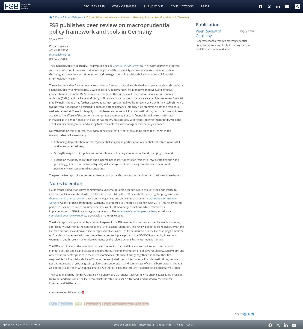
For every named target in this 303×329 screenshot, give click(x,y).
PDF (80, 292)
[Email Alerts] (294, 324)
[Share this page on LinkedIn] (252, 314)
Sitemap (179, 324)
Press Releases (66, 304)
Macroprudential (93, 304)
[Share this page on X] (248, 314)
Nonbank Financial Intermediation (119, 304)
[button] (297, 6)
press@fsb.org (57, 54)
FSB (79, 304)
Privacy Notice (146, 324)
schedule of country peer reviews (136, 211)
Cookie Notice (164, 324)
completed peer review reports (67, 215)
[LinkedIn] (286, 324)
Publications (153, 6)
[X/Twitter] (269, 1)
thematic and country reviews (67, 198)
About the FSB (94, 6)
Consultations (182, 6)
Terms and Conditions (124, 324)
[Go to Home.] (50, 17)
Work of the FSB (124, 6)
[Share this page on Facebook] (245, 314)
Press (205, 6)
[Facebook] (270, 324)
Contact (190, 324)
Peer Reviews (142, 304)
